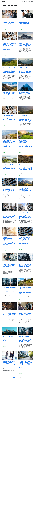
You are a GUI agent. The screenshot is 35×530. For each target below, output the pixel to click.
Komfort (4, 1)
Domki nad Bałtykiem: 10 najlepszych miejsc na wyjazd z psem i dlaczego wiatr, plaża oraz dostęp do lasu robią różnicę (25, 265)
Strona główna (30, 1)
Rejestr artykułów (24, 1)
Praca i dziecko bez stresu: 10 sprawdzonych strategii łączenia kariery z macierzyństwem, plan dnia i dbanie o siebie (9, 364)
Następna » (20, 377)
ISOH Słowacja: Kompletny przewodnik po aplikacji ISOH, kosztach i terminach (25, 93)
